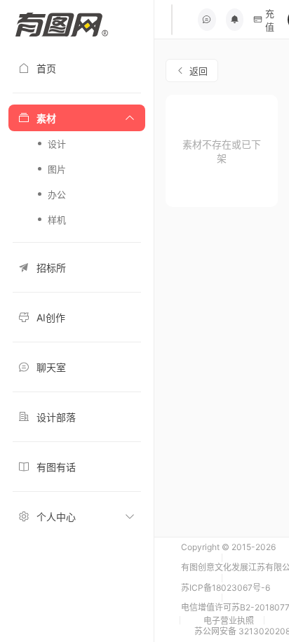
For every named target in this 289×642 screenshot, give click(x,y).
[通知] (235, 19)
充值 (269, 20)
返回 (198, 70)
